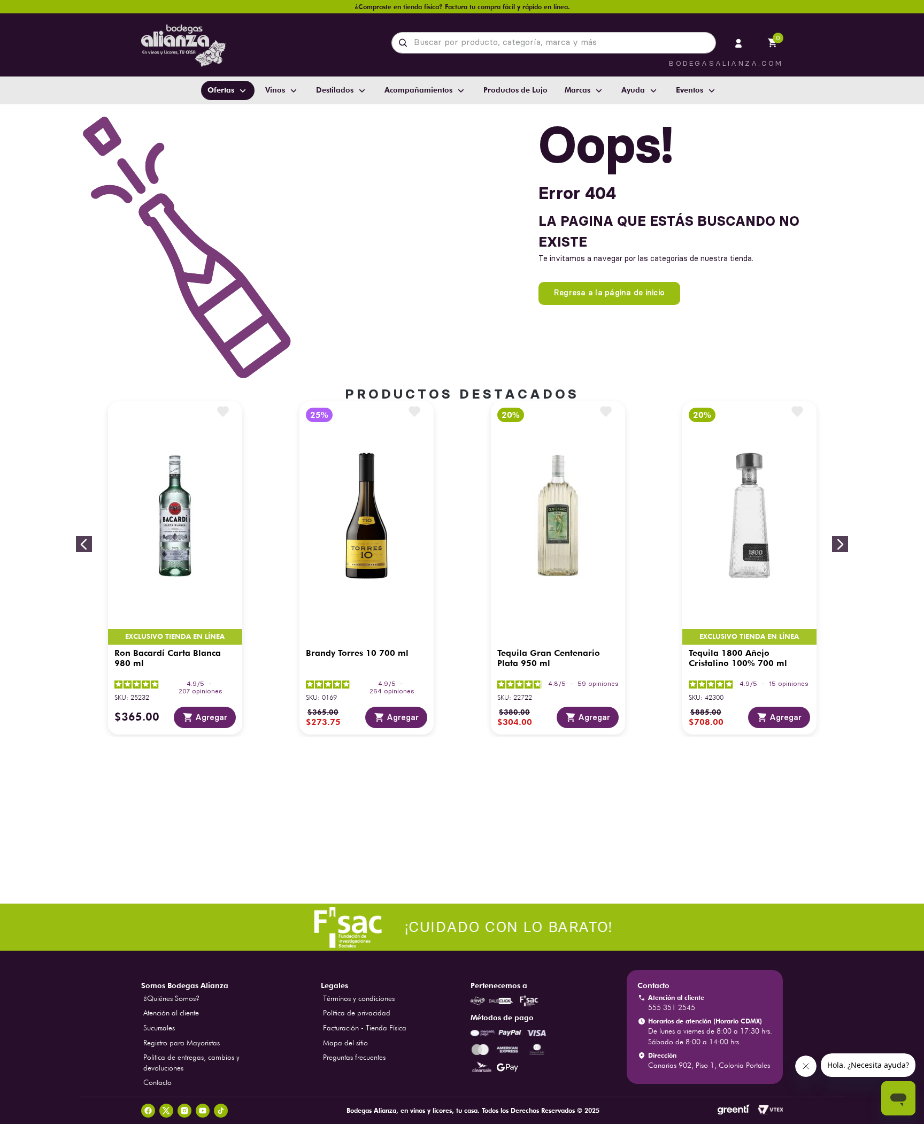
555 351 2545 (671, 1007)
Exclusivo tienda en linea (175, 637)
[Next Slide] (840, 544)
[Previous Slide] (84, 544)
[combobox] (553, 42)
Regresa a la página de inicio (609, 292)
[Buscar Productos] (405, 43)
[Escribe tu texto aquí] (462, 928)
